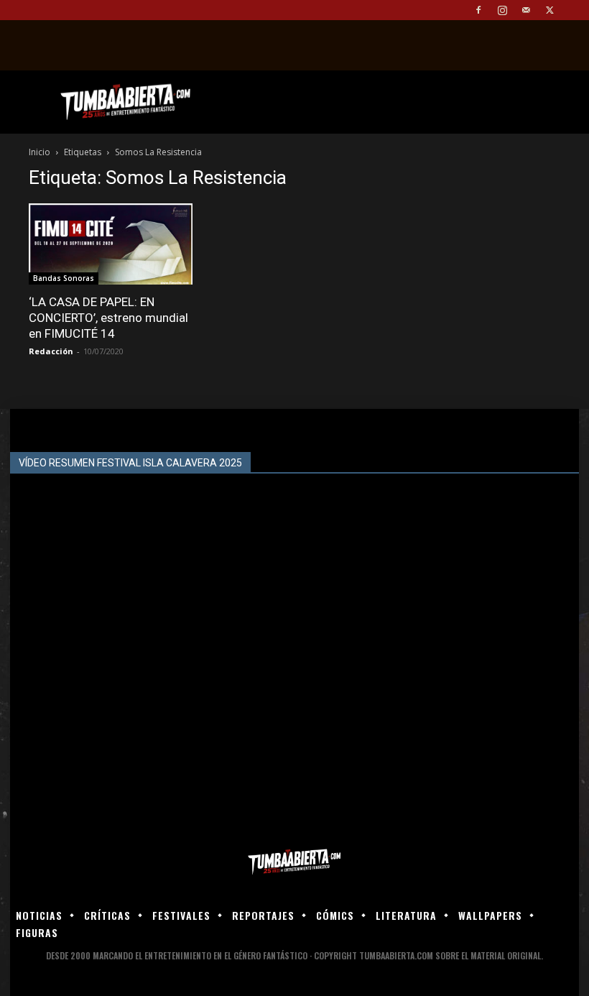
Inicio (39, 152)
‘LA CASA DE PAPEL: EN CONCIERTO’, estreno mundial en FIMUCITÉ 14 (108, 318)
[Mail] (526, 10)
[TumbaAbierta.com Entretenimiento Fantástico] (294, 862)
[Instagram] (502, 10)
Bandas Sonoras (63, 278)
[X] (549, 10)
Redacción (51, 351)
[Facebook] (478, 10)
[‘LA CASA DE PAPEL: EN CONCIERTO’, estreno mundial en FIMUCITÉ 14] (111, 244)
